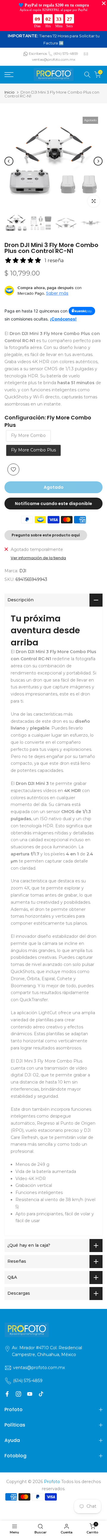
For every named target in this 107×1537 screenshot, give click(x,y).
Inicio (9, 92)
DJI (22, 570)
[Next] (98, 161)
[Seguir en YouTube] (29, 1393)
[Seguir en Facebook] (7, 1393)
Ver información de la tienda (38, 558)
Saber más (57, 293)
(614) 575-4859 (66, 53)
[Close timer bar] (104, 3)
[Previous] (8, 161)
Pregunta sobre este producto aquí (46, 535)
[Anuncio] (53, 39)
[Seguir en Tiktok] (41, 1393)
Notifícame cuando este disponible (53, 504)
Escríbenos (38, 53)
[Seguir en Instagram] (18, 1393)
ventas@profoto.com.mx (53, 59)
